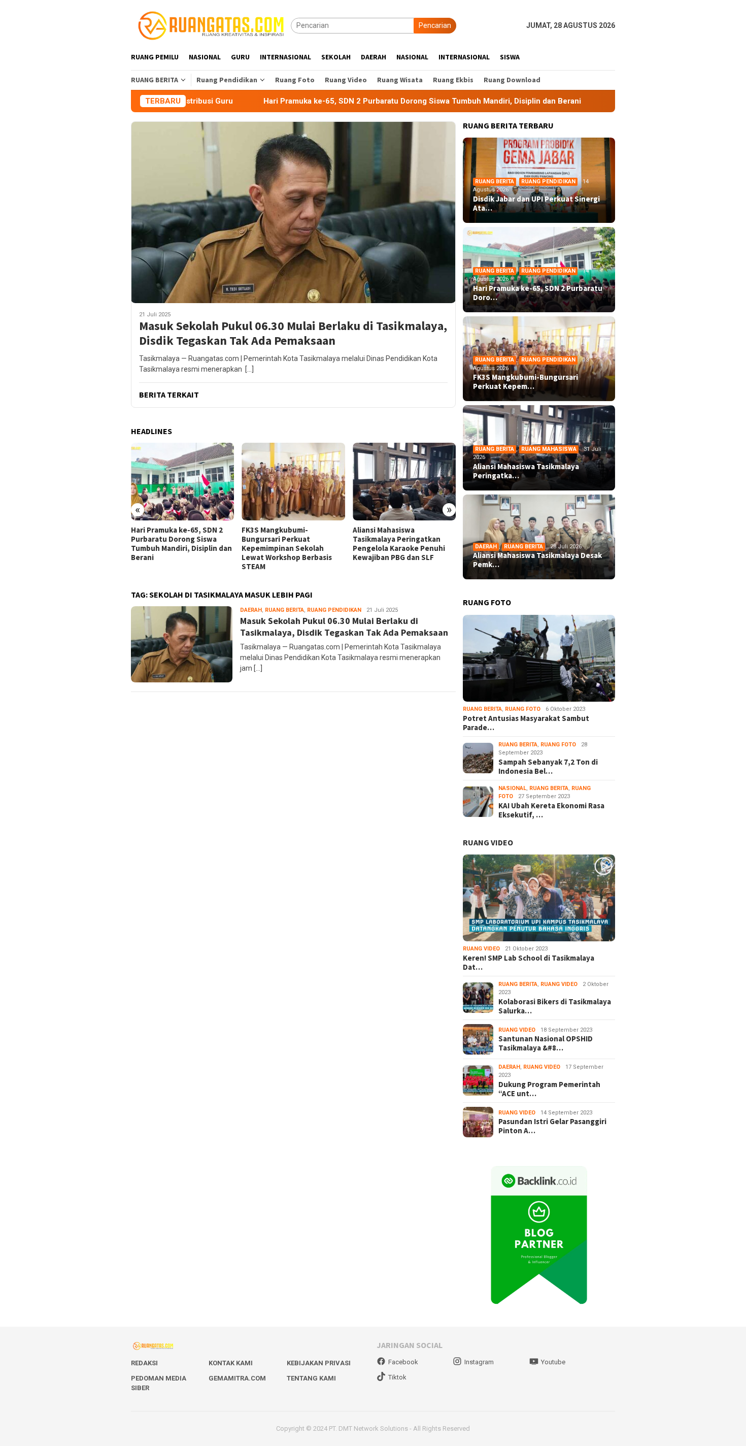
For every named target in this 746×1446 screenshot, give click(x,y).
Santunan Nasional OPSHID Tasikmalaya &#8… (545, 1043)
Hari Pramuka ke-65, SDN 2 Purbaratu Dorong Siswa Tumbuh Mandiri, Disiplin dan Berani (347, 101)
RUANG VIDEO (488, 842)
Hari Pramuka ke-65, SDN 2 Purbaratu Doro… (537, 293)
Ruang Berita (284, 610)
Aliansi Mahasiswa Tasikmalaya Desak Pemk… (537, 560)
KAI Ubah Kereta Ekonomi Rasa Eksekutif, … (551, 810)
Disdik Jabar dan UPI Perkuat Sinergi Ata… (536, 203)
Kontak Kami (231, 1363)
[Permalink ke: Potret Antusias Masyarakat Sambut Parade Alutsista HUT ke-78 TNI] (539, 658)
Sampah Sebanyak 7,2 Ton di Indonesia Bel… (548, 767)
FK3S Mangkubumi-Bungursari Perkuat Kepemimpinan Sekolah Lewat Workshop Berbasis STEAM (176, 548)
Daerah (251, 610)
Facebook (403, 1362)
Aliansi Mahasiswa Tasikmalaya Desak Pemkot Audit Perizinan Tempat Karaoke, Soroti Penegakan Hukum (401, 548)
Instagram (479, 1362)
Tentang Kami (311, 1378)
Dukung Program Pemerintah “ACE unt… (549, 1089)
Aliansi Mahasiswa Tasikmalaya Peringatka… (526, 471)
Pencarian (435, 25)
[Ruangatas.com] (211, 25)
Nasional (512, 788)
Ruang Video (481, 948)
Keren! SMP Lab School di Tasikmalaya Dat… (528, 963)
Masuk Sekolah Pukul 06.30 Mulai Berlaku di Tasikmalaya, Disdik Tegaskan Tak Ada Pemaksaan (293, 333)
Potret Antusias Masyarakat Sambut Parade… (526, 723)
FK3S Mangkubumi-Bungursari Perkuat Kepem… (525, 382)
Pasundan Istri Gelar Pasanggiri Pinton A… (552, 1126)
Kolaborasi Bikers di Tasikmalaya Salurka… (554, 1006)
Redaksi (144, 1363)
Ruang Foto (522, 709)
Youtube (553, 1362)
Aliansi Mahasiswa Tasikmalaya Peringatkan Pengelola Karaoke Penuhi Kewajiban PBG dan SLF (288, 543)
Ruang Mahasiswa (549, 449)
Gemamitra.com (237, 1378)
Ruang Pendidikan (334, 610)
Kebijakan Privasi (319, 1363)
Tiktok (397, 1377)
